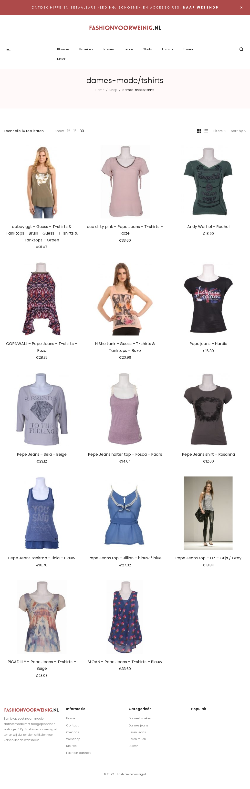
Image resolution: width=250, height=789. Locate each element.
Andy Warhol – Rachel (208, 226)
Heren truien (137, 739)
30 (82, 131)
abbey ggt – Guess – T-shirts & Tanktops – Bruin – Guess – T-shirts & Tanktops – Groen (42, 233)
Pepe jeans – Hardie (208, 343)
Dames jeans (138, 725)
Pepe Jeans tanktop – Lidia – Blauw (41, 558)
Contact (72, 725)
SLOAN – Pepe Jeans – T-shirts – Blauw (125, 662)
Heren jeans (137, 732)
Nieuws (71, 746)
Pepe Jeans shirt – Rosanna (208, 454)
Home (99, 90)
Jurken (133, 746)
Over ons (72, 732)
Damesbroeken (140, 718)
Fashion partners (78, 753)
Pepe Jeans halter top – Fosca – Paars (125, 454)
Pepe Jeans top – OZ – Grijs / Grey (208, 558)
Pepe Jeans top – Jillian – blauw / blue (125, 558)
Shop (113, 90)
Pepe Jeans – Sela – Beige (42, 454)
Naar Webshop (201, 7)
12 (68, 131)
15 (74, 131)
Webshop (73, 739)
